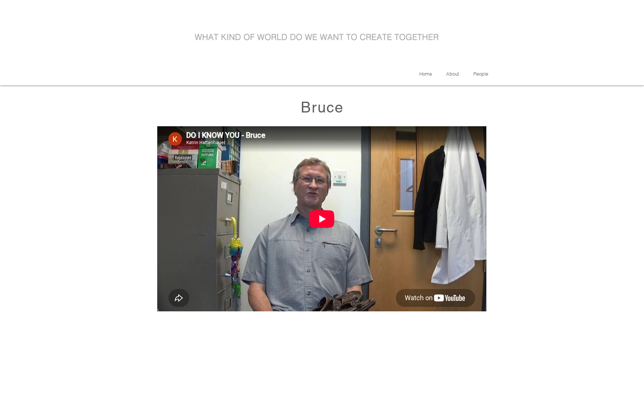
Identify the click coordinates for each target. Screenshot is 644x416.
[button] (480, 74)
